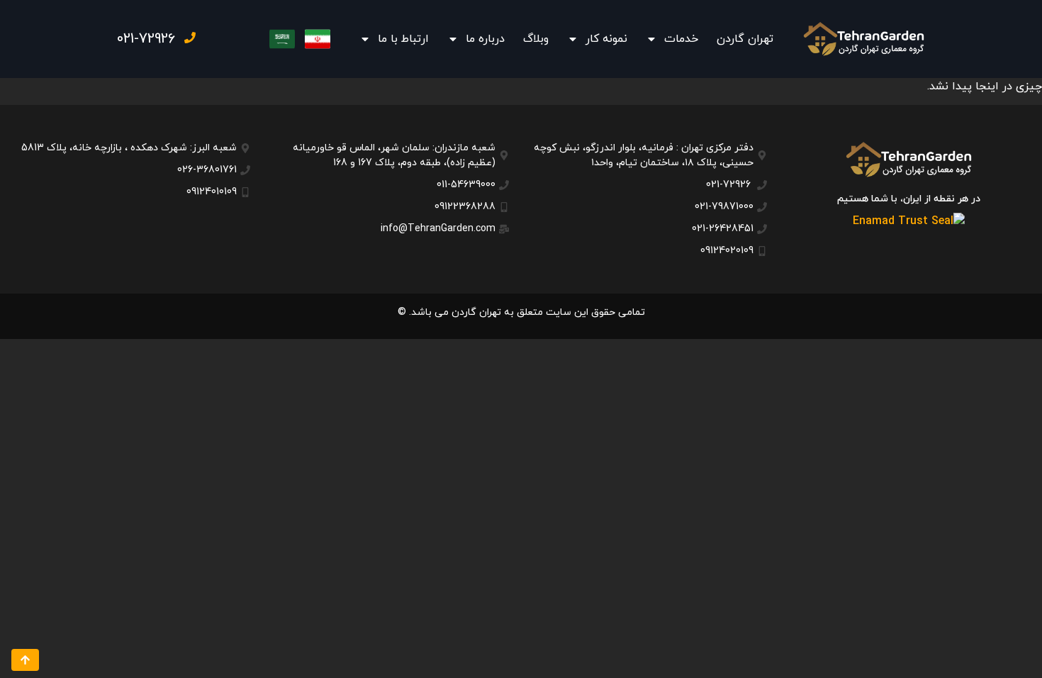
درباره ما (485, 39)
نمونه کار (606, 39)
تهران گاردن (745, 39)
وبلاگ (536, 39)
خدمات (681, 39)
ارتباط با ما (403, 39)
